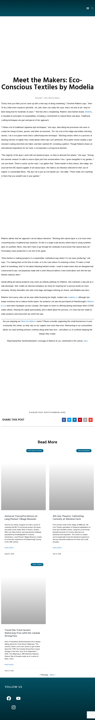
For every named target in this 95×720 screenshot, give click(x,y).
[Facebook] (8, 698)
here (85, 341)
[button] (88, 8)
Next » (52, 675)
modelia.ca (72, 297)
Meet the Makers (54, 98)
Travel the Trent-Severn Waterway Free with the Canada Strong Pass (22, 633)
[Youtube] (18, 698)
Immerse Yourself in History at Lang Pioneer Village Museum (21, 517)
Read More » (9, 548)
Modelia (88, 112)
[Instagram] (13, 707)
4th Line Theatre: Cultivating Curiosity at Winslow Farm (68, 517)
